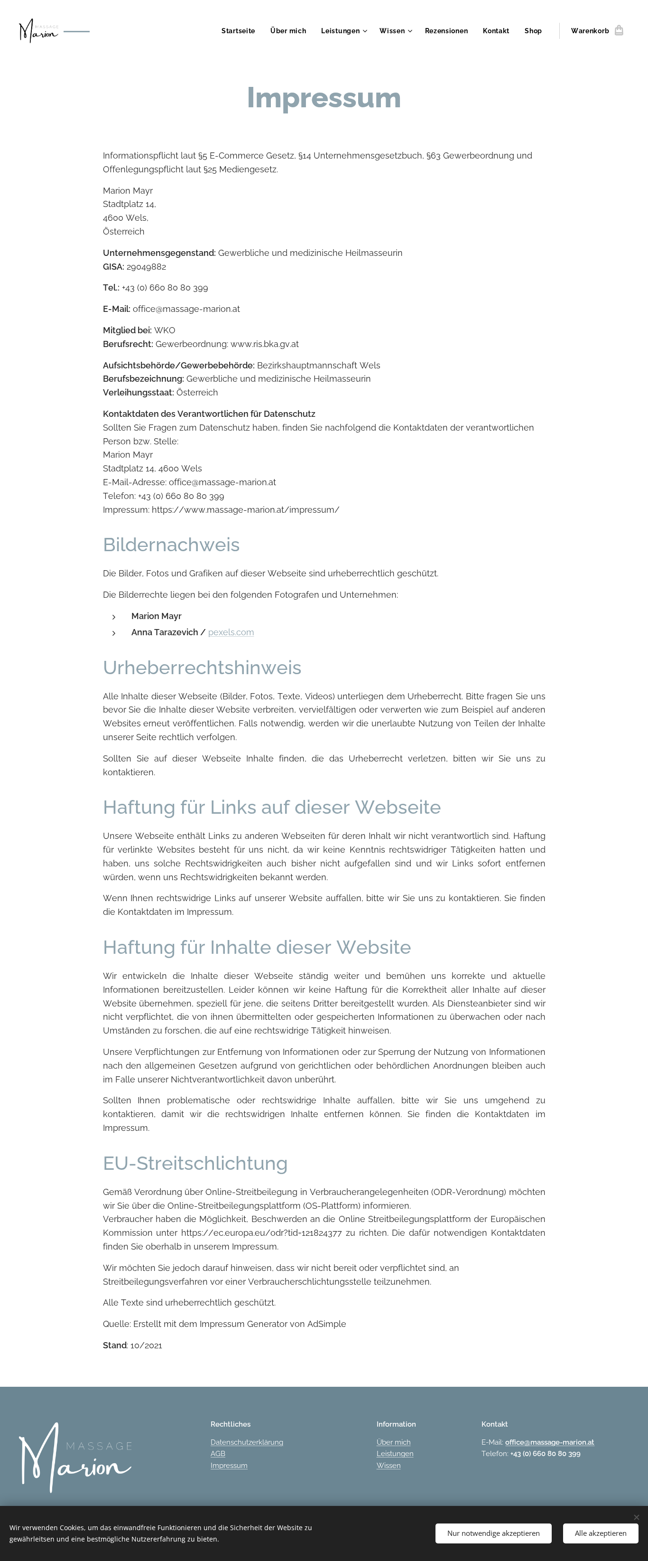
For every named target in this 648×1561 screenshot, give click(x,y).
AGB (218, 1453)
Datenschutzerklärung (247, 1442)
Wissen (389, 1465)
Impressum (229, 1465)
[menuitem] (241, 31)
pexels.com (231, 632)
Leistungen (395, 1453)
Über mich (394, 1442)
